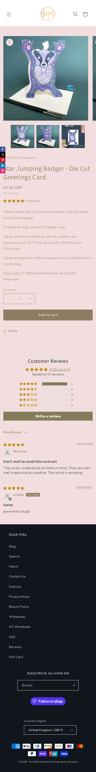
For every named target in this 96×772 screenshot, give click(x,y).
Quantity (9, 290)
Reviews (15, 647)
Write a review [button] (48, 416)
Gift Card (16, 657)
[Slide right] (91, 137)
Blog (12, 546)
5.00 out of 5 (60, 369)
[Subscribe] (73, 685)
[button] (9, 14)
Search (14, 556)
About (13, 566)
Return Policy (19, 607)
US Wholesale (19, 627)
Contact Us (17, 576)
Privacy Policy (19, 597)
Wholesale (17, 617)
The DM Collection (40, 761)
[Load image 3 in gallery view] (73, 136)
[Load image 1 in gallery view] (22, 136)
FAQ (12, 637)
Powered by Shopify (65, 761)
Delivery (15, 587)
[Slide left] (5, 137)
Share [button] (12, 331)
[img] (13, 445)
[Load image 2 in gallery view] (48, 136)
